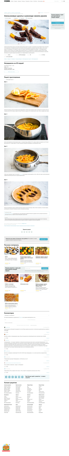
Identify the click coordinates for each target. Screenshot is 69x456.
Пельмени (40, 388)
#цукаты (18, 225)
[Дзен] (22, 377)
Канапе (17, 398)
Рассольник (29, 388)
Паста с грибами (41, 398)
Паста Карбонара (41, 396)
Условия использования (40, 271)
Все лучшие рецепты (7, 402)
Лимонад (40, 409)
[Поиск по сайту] (58, 1)
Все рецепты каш (18, 412)
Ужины (5, 401)
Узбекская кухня (6, 410)
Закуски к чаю (18, 401)
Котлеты (40, 386)
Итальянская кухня (7, 408)
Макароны (40, 401)
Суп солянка (29, 390)
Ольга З (7, 334)
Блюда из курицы (7, 399)
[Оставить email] (33, 268)
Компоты (40, 410)
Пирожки (28, 400)
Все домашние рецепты (8, 392)
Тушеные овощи (41, 391)
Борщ (28, 387)
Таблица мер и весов (11, 71)
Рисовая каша (18, 408)
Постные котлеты (30, 411)
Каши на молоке (18, 411)
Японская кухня (6, 411)
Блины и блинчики (7, 398)
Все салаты (17, 392)
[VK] (9, 377)
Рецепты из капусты (7, 386)
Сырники (5, 397)
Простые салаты (18, 386)
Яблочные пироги (7, 389)
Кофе (40, 408)
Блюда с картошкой (7, 387)
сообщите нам (24, 223)
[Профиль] (64, 1)
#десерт (15, 225)
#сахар (5, 225)
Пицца (5, 396)
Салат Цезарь (18, 388)
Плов (39, 387)
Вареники (40, 389)
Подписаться (45, 268)
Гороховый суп (29, 389)
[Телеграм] (6, 377)
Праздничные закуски (19, 399)
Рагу (39, 390)
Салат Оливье (18, 387)
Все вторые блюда (42, 392)
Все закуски (17, 402)
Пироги (28, 401)
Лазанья (40, 399)
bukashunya (8, 327)
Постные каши (29, 410)
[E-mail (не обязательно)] (38, 320)
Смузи (40, 411)
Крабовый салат (18, 391)
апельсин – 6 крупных (8, 68)
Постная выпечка (30, 409)
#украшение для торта (23, 225)
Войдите (20, 317)
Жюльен (17, 396)
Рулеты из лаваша (18, 397)
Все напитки (41, 412)
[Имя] (15, 320)
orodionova (8, 351)
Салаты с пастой (41, 400)
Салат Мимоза (18, 390)
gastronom (41, 12)
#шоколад (12, 225)
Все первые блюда (30, 392)
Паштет (17, 400)
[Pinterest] (16, 377)
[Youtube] (19, 377)
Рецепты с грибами (7, 388)
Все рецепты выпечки (30, 402)
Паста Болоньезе (41, 397)
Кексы (28, 398)
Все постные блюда (30, 412)
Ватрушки (28, 396)
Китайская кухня (6, 409)
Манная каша (18, 409)
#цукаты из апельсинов (30, 225)
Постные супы (29, 408)
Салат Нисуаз (18, 389)
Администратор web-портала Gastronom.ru (13, 362)
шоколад (21, 174)
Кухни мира (6, 412)
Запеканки (6, 400)
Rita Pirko (7, 340)
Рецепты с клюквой (7, 390)
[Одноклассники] (13, 377)
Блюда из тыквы (6, 391)
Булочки (28, 397)
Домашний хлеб (29, 399)
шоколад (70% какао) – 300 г (9, 69)
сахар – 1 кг (6, 66)
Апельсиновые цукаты (9, 213)
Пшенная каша (18, 410)
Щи (27, 386)
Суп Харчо (29, 391)
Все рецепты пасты (42, 402)
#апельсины (8, 225)
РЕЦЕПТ (6, 302)
